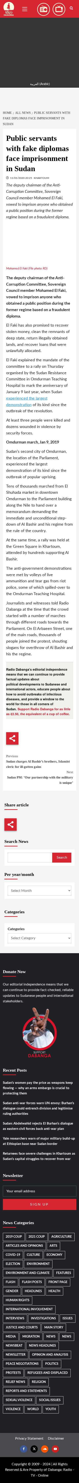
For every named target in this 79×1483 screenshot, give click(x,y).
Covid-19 (13, 1254)
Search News (16, 841)
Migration (31, 1336)
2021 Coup (37, 1236)
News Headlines (42, 1345)
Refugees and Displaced (47, 1373)
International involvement (29, 1309)
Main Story (53, 1327)
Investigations (43, 1318)
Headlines (33, 1291)
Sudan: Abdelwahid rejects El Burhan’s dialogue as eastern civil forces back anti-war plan (38, 1126)
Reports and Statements (26, 1391)
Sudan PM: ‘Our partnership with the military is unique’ (40, 777)
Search (62, 857)
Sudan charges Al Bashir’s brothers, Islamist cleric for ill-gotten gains (38, 761)
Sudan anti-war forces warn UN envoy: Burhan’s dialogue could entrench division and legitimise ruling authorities (38, 1108)
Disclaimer (56, 1438)
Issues (68, 1318)
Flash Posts (32, 1282)
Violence (13, 1409)
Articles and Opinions (24, 1245)
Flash (10, 1282)
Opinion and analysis (50, 1354)
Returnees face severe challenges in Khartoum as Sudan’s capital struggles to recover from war (39, 1156)
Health (54, 1291)
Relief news (15, 1382)
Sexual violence (19, 1400)
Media (11, 1336)
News (51, 1336)
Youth (50, 1409)
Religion (39, 1382)
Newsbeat (14, 1345)
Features (63, 1273)
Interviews (15, 1318)
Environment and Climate (28, 1273)
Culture (33, 1254)
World (33, 1409)
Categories (16, 929)
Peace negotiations (22, 1363)
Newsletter (15, 1354)
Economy (54, 1254)
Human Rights (17, 1300)
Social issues (50, 1400)
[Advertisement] (39, 40)
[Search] (71, 8)
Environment (38, 1264)
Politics (51, 1363)
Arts (53, 1245)
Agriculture (61, 1236)
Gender (12, 1291)
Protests (13, 1373)
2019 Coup (14, 1236)
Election (13, 1264)
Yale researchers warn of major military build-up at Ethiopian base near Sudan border (39, 1141)
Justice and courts (22, 1327)
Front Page (57, 1282)
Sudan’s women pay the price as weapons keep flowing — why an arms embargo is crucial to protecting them (38, 1088)
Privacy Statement (29, 1438)
